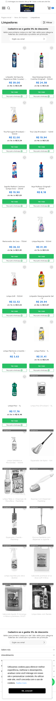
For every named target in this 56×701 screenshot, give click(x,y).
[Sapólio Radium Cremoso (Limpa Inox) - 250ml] (14, 181)
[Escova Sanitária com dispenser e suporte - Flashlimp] (42, 524)
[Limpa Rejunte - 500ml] (42, 236)
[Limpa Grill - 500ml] (14, 291)
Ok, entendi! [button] (27, 691)
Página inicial (6, 17)
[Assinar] (44, 39)
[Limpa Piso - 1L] (14, 400)
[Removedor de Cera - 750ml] (14, 236)
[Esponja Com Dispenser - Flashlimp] (42, 485)
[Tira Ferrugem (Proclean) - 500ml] (14, 126)
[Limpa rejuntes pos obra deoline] (14, 562)
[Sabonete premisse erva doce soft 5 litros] (42, 562)
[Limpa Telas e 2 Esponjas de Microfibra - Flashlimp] (14, 485)
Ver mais (14, 92)
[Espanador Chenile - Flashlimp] (14, 524)
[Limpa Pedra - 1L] (42, 346)
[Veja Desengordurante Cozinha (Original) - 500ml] (42, 72)
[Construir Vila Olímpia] (27, 8)
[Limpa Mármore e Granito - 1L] (14, 346)
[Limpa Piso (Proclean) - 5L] (42, 400)
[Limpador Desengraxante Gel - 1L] (42, 291)
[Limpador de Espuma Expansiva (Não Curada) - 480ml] (14, 72)
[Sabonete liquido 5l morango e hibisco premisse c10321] (14, 600)
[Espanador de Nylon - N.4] (42, 447)
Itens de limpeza (20, 17)
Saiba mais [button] (21, 683)
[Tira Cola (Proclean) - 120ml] (42, 126)
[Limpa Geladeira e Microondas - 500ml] (14, 447)
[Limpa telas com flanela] (42, 600)
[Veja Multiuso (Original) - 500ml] (42, 181)
